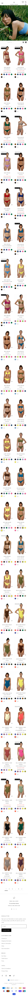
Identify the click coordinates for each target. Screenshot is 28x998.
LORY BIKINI (20, 386)
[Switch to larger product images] (23, 42)
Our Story (3, 956)
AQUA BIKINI (20, 523)
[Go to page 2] (21, 889)
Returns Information (6, 943)
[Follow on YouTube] (10, 975)
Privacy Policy (4, 971)
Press (2, 961)
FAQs (2, 946)
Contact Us (4, 938)
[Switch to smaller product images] (26, 42)
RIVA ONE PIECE (20, 591)
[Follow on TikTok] (14, 975)
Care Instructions (5, 948)
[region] (14, 901)
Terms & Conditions (6, 968)
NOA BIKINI (7, 68)
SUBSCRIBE (6, 930)
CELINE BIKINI (21, 454)
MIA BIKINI (21, 316)
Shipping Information (6, 941)
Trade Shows (4, 958)
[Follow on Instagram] (6, 975)
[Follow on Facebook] (2, 975)
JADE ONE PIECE (7, 659)
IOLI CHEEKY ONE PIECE (7, 729)
